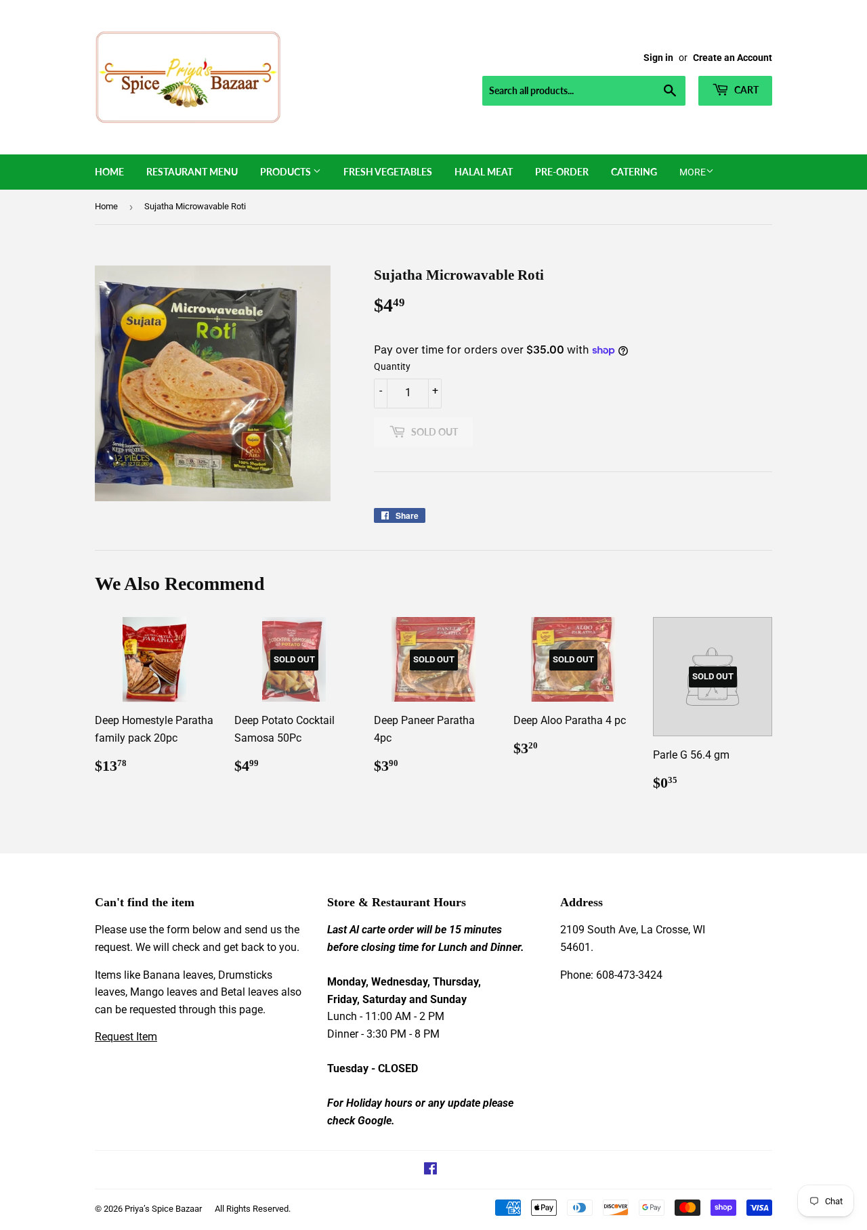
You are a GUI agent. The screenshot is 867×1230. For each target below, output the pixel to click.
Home (109, 171)
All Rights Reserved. (253, 1209)
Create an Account (732, 57)
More (692, 172)
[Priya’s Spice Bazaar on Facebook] (430, 1170)
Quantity (392, 366)
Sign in (658, 57)
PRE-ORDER (562, 171)
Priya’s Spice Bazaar (163, 1209)
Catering (634, 171)
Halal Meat (483, 171)
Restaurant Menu (192, 171)
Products (286, 171)
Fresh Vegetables (387, 171)
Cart (745, 90)
